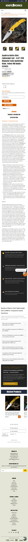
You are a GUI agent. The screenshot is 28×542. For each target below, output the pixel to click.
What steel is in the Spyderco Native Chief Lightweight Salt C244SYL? (14, 324)
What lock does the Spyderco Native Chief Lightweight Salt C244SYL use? (14, 342)
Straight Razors (14, 517)
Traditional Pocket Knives (14, 521)
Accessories (14, 524)
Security (14, 514)
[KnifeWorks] (14, 5)
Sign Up (22, 0)
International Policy (14, 486)
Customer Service (14, 489)
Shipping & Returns (14, 503)
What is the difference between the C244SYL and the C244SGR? (14, 330)
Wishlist (14, 499)
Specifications (14, 117)
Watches (14, 523)
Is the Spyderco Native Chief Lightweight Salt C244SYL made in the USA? (14, 353)
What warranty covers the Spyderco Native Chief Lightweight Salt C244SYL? (14, 359)
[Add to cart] (19, 416)
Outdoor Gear (14, 512)
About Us (14, 482)
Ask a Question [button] (15, 431)
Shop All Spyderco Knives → (10, 383)
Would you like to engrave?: (8, 83)
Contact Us (14, 451)
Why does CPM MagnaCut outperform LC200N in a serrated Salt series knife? (14, 336)
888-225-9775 (6, 0)
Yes (5, 85)
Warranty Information (14, 115)
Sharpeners (14, 515)
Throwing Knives (14, 520)
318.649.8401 (15, 457)
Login (18, 0)
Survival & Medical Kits (14, 518)
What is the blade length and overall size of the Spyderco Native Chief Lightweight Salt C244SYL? (14, 348)
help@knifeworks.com (15, 459)
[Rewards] (25, 539)
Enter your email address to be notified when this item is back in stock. (13, 93)
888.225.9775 (15, 456)
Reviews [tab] (4, 434)
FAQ (14, 480)
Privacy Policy (14, 483)
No (5, 87)
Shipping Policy (14, 485)
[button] (8, 74)
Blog (14, 491)
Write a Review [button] (14, 428)
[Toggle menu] (2, 2)
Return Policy (14, 488)
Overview (14, 112)
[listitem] (13, 406)
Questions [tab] (12, 434)
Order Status (14, 502)
